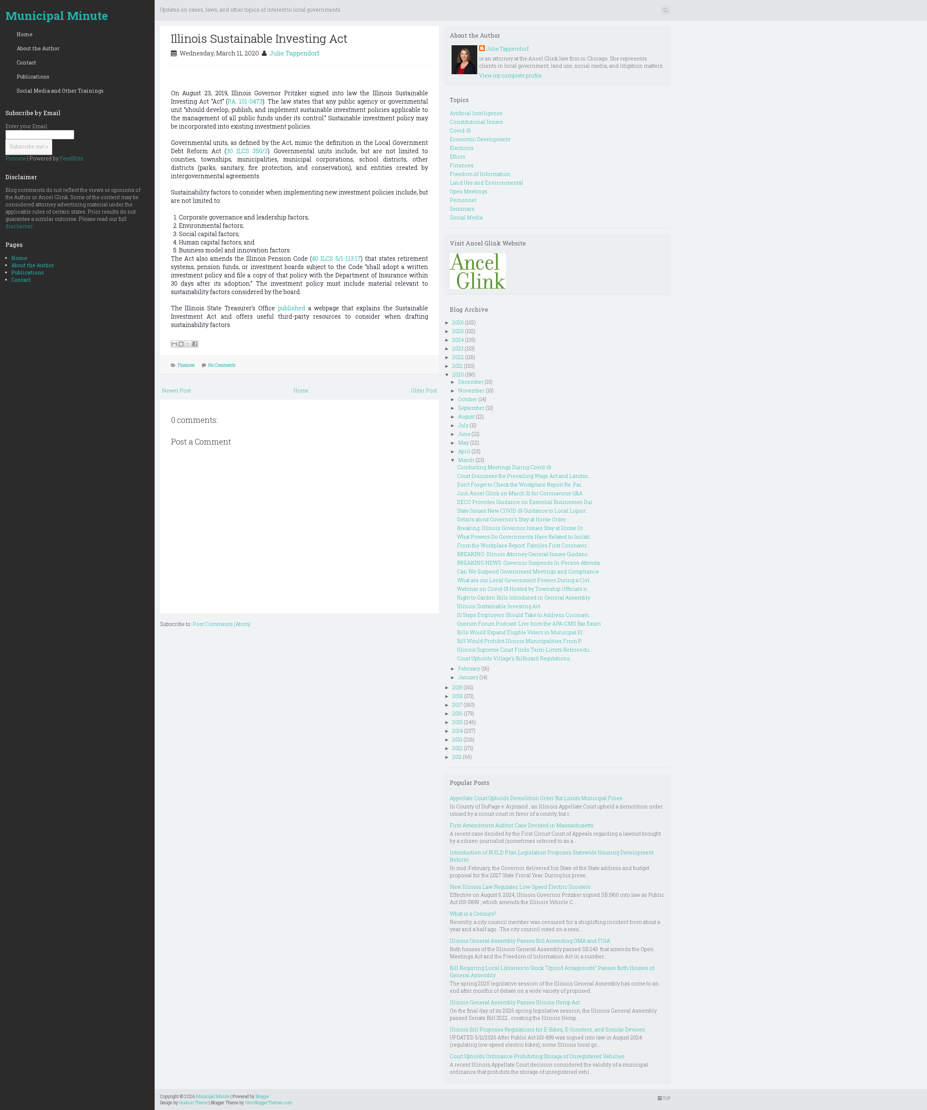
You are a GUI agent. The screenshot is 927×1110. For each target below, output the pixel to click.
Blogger (262, 1096)
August (466, 416)
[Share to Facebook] (194, 344)
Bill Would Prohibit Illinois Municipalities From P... (520, 641)
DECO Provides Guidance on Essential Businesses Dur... (526, 502)
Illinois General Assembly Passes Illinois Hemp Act (515, 1002)
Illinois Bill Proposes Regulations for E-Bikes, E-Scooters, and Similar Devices (547, 1029)
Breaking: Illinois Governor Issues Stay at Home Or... (521, 528)
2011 (457, 756)
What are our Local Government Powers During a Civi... (525, 580)
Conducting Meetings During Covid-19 (504, 467)
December (470, 381)
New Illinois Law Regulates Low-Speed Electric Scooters (520, 886)
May (463, 442)
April (464, 451)
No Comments (222, 365)
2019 (457, 687)
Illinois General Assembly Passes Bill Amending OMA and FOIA (530, 940)
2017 (457, 704)
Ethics (457, 156)
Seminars (462, 208)
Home (25, 34)
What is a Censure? (473, 913)
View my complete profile (510, 75)
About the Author (38, 48)
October (467, 399)
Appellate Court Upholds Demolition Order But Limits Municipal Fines (536, 798)
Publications (33, 76)
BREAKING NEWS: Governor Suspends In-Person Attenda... (530, 562)
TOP (666, 1098)
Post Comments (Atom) (221, 624)
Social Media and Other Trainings (60, 90)
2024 (458, 339)
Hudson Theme (193, 1102)
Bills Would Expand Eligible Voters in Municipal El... (521, 632)
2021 (457, 365)
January (468, 677)
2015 (457, 722)
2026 (458, 322)
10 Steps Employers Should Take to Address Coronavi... (524, 614)
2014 (457, 730)
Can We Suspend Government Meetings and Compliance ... (530, 571)
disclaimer (19, 226)
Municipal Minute (56, 15)
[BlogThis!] (181, 344)
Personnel (463, 200)
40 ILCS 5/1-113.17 (336, 258)
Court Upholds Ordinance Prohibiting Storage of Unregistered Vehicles (537, 1056)
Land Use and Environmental (486, 182)
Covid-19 (460, 130)
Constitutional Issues (476, 121)
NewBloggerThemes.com (268, 1102)
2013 (457, 739)
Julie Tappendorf (294, 53)
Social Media (466, 217)
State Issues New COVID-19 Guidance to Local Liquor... (523, 510)
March (466, 460)
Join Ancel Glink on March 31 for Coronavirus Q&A (520, 493)
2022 (458, 357)
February (469, 668)
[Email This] (174, 344)
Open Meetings (468, 191)
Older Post (424, 390)
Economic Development (480, 139)
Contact (26, 62)
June (464, 433)
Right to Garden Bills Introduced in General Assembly (523, 597)
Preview (15, 158)
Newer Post (176, 390)
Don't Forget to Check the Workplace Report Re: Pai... (520, 484)
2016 (457, 713)
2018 (457, 696)
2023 (458, 348)
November (471, 390)
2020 (458, 374)
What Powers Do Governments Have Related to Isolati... (525, 536)
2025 (458, 331)
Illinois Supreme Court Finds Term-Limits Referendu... (524, 649)
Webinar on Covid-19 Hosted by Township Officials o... (523, 588)
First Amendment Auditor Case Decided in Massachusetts (521, 825)
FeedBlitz (71, 158)
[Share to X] (188, 344)
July (463, 425)
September (471, 407)
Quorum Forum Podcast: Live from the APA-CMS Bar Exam (529, 623)
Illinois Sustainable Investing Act (259, 38)
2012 (457, 748)
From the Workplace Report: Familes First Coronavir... (523, 545)
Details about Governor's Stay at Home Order (511, 519)
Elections (462, 147)
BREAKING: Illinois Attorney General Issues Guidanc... (524, 554)
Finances (186, 365)
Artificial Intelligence (476, 113)
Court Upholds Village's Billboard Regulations (513, 658)
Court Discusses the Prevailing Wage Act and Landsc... (524, 475)
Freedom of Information (480, 174)
